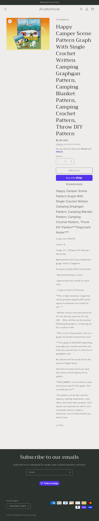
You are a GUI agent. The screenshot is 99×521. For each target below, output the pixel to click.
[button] (5, 9)
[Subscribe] (70, 472)
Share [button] (61, 425)
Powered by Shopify (29, 515)
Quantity (59, 156)
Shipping (59, 144)
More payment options (74, 184)
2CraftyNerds (17, 515)
